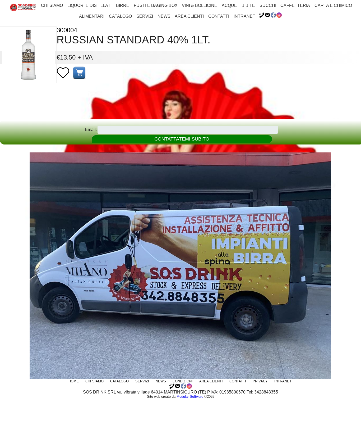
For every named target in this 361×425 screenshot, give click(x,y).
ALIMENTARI (91, 16)
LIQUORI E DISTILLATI (89, 5)
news (164, 16)
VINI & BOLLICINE (199, 5)
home (73, 381)
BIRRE (122, 5)
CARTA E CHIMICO (333, 5)
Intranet (244, 16)
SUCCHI (268, 5)
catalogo (120, 16)
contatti (218, 16)
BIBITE (248, 5)
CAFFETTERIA (295, 5)
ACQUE (229, 5)
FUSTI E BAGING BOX (156, 5)
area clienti (189, 16)
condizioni (183, 381)
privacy (260, 381)
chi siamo (52, 5)
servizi (144, 16)
